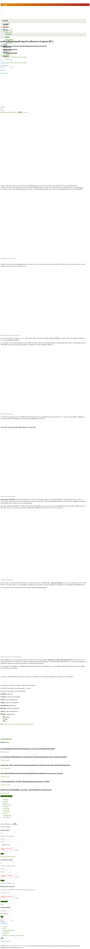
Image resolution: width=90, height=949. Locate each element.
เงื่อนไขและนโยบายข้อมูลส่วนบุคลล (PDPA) (13, 17)
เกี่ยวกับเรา (5, 15)
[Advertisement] (22, 728)
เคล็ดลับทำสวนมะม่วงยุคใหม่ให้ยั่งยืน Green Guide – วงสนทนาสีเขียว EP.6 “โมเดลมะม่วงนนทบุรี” (26, 790)
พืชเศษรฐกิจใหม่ (7, 804)
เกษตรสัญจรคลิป (7, 815)
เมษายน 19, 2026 (4, 793)
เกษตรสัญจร (3, 26)
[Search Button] (11, 67)
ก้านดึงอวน (6, 724)
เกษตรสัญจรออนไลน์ (12, 53)
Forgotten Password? (5, 856)
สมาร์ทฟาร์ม (8, 34)
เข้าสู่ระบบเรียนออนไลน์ (8, 10)
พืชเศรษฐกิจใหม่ (9, 39)
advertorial (5, 799)
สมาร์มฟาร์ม (6, 808)
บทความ (5, 29)
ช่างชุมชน (16, 724)
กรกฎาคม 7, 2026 (4, 776)
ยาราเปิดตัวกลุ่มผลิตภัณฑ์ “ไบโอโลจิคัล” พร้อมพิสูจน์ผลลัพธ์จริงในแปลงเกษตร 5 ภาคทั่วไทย (25, 781)
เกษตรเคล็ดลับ (8, 30)
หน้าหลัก (5, 4)
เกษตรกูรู (5, 813)
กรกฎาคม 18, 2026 (5, 768)
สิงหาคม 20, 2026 (4, 752)
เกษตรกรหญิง (6, 811)
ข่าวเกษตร (6, 37)
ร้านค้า (4, 7)
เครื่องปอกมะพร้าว (22, 724)
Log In (13, 883)
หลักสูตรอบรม (6, 12)
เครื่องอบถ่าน (30, 724)
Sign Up (13, 856)
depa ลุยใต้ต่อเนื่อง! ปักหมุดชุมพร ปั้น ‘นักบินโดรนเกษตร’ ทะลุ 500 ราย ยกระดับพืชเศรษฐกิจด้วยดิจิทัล (27, 749)
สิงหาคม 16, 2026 (4, 760)
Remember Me (5, 845)
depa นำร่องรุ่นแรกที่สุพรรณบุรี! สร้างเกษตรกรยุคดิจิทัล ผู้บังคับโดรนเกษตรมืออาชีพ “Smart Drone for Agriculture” (31, 773)
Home (1, 37)
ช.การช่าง (11, 724)
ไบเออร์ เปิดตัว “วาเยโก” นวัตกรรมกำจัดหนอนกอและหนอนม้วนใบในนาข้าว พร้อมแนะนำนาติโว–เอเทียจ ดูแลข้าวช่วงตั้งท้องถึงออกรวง (35, 765)
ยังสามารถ (5, 806)
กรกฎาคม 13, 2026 (5, 784)
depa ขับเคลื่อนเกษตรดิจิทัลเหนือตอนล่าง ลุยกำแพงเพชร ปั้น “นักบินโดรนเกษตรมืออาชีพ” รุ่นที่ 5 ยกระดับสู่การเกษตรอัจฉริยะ (33, 757)
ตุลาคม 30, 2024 (4, 55)
